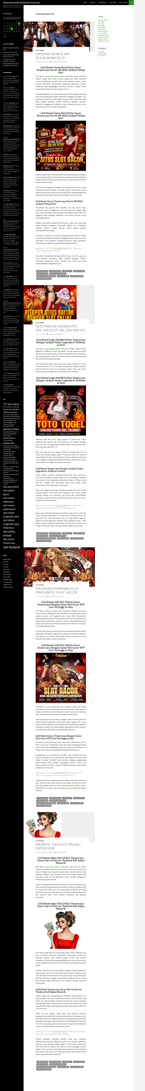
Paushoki (12, 76)
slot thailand (11, 547)
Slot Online (112, 2)
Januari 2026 (102, 33)
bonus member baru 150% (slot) (11, 407)
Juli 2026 (101, 22)
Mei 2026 (101, 26)
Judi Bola (92, 2)
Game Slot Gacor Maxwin (10, 52)
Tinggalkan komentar (59, 62)
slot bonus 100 (7, 449)
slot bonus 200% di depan (9, 457)
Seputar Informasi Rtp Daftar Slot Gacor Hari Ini (60, 328)
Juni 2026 (101, 24)
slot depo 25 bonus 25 (8, 478)
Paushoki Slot (7, 114)
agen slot (82, 256)
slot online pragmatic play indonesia (11, 524)
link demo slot (42, 271)
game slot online (15, 418)
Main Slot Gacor (60, 1031)
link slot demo (79, 271)
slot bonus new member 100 (10, 461)
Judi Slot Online (60, 505)
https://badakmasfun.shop (10, 249)
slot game (5, 484)
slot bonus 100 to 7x (8, 455)
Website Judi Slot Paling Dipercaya (58, 846)
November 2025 (103, 37)
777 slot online (11, 404)
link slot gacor (42, 273)
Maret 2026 (102, 29)
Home (85, 2)
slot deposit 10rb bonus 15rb (10, 480)
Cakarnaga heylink (12, 327)
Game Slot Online (52, 76)
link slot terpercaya (44, 278)
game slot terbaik (8, 426)
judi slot (65, 518)
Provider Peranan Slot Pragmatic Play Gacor (57, 590)
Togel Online (123, 2)
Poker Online (102, 2)
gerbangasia (9, 276)
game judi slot (15, 414)
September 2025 (103, 41)
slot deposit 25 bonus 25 (9, 482)
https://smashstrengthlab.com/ (11, 139)
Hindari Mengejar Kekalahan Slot (53, 56)
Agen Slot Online (52, 867)
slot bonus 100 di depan (9, 451)
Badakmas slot (7, 126)
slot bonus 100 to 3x (8, 453)
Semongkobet (9, 385)
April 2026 (101, 27)
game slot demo (16, 416)
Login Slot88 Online (52, 349)
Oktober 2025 (102, 39)
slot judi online (11, 486)
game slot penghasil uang (9, 420)
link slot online (63, 276)
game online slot (7, 416)
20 (12, 29)
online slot (8, 443)
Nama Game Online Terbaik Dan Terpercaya (21, 2)
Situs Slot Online (60, 248)
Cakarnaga (12, 103)
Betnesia (5, 154)
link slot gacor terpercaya (46, 276)
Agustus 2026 (102, 20)
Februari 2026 (103, 31)
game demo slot (7, 414)
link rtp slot (67, 271)
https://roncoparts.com (9, 177)
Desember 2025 (103, 35)
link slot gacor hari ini (58, 273)
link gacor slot (55, 271)
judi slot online (11, 429)
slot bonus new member (9, 459)
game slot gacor (7, 418)
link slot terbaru (77, 276)
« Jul (5, 36)
